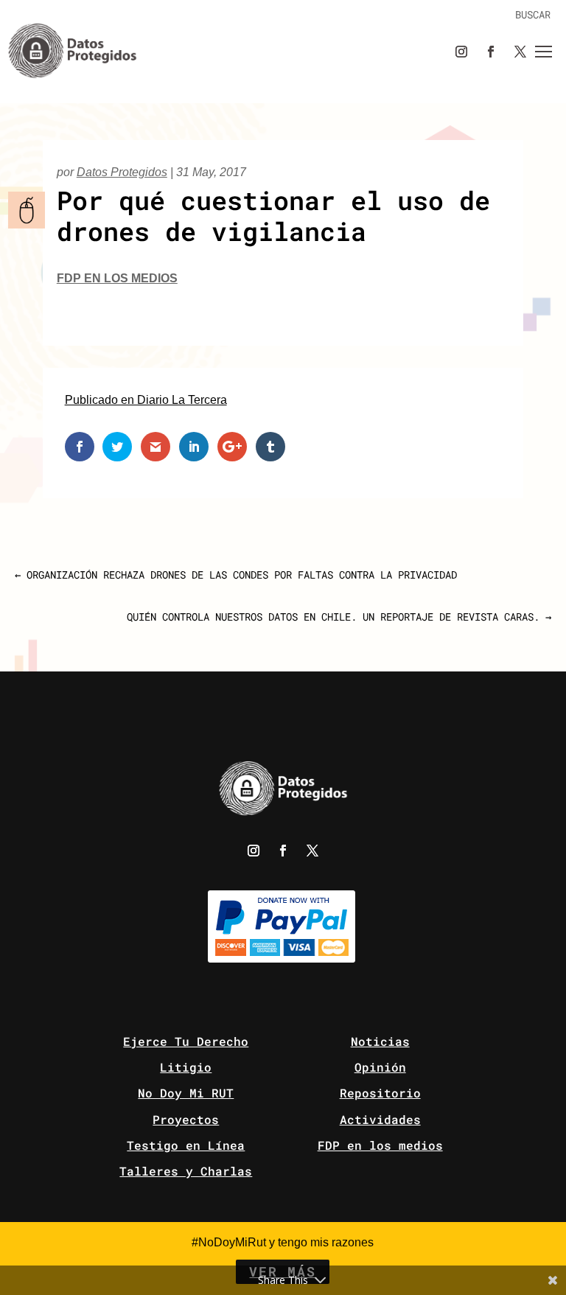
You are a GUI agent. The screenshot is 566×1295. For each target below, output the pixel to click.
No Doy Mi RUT (186, 1092)
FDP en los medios (117, 278)
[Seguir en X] (520, 51)
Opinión (380, 1067)
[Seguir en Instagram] (461, 51)
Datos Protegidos (122, 172)
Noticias (380, 1041)
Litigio (186, 1067)
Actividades (380, 1119)
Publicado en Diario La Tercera (146, 400)
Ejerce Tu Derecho (185, 1041)
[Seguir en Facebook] (491, 51)
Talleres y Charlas (185, 1171)
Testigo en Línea (186, 1145)
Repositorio (380, 1092)
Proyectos (186, 1119)
